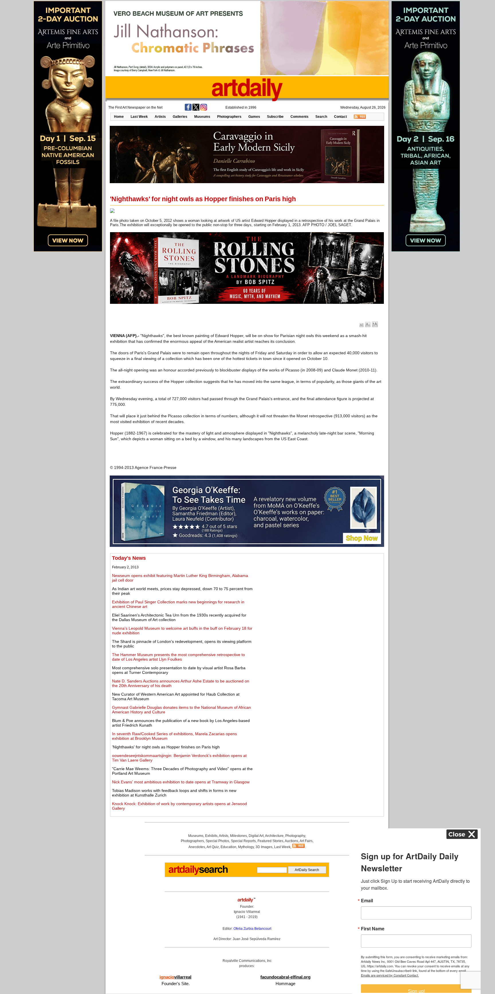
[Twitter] (195, 109)
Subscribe (275, 117)
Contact (340, 117)
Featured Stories (270, 841)
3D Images (264, 847)
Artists (160, 117)
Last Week (139, 117)
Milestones (238, 836)
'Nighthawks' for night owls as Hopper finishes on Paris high (166, 747)
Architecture (274, 836)
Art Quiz (213, 847)
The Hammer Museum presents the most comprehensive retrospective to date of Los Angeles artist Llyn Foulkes (178, 657)
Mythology (246, 847)
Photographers (229, 117)
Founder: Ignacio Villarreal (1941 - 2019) (247, 912)
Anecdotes (196, 847)
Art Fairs (306, 841)
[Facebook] (188, 109)
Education (228, 847)
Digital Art (256, 836)
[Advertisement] (318, 595)
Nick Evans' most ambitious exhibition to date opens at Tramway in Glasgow (181, 782)
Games (254, 117)
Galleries (180, 117)
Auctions (291, 841)
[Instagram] (203, 109)
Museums (202, 117)
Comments (299, 117)
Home (119, 117)
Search (321, 117)
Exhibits (211, 836)
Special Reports (243, 841)
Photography (295, 836)
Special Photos (217, 841)
